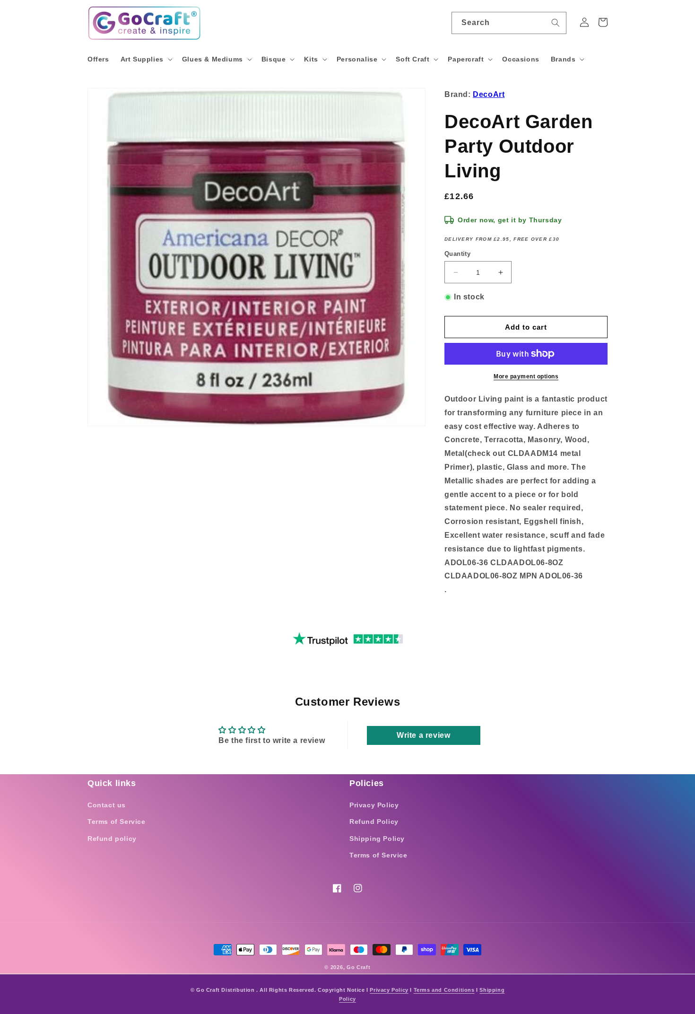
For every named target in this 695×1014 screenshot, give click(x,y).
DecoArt (488, 94)
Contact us (106, 805)
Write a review (423, 735)
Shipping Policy (377, 838)
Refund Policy (374, 821)
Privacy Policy (374, 805)
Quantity (457, 253)
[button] (145, 59)
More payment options (526, 376)
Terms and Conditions (444, 990)
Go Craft (359, 967)
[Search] (555, 22)
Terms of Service (116, 821)
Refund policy (112, 838)
